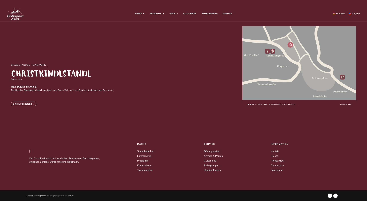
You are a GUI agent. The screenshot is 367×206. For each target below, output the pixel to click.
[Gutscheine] (244, 2)
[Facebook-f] (330, 196)
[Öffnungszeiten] (62, 2)
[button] (139, 13)
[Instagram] (304, 2)
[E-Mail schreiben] (183, 2)
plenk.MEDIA (68, 196)
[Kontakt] (123, 2)
